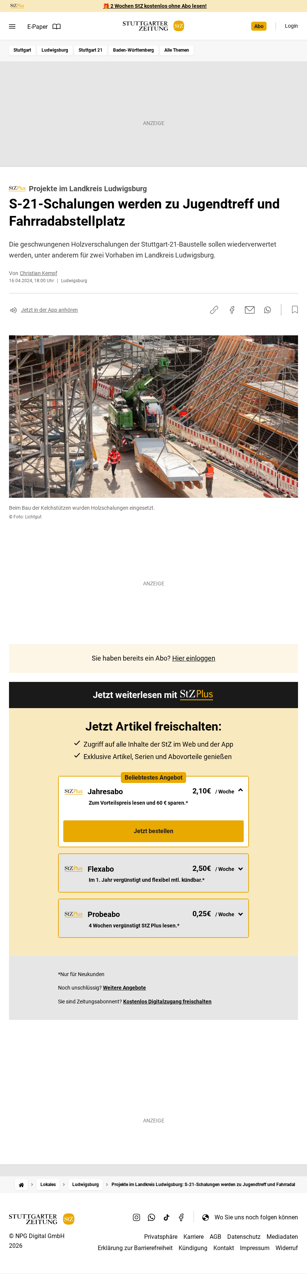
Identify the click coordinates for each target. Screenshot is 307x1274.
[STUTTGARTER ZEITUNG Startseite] (153, 26)
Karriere (193, 1236)
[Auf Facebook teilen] (232, 309)
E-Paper (37, 26)
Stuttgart (22, 50)
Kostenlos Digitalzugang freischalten (167, 1002)
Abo (259, 26)
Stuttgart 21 (91, 50)
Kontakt (223, 1248)
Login (291, 26)
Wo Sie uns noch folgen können (256, 1217)
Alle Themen (176, 50)
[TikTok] (167, 1217)
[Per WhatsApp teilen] (267, 309)
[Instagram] (137, 1217)
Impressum (255, 1248)
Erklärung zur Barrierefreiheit (135, 1248)
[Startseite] (21, 1184)
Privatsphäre (160, 1236)
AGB (215, 1236)
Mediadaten (282, 1236)
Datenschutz (244, 1236)
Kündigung (193, 1248)
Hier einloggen (193, 658)
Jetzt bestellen (153, 831)
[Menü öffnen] (12, 26)
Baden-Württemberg (133, 50)
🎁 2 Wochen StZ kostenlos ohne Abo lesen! (155, 6)
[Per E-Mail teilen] (250, 309)
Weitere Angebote (124, 988)
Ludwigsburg (55, 50)
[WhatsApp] (152, 1217)
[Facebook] (182, 1217)
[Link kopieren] (214, 309)
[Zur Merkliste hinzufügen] (293, 309)
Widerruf (287, 1248)
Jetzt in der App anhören (49, 310)
